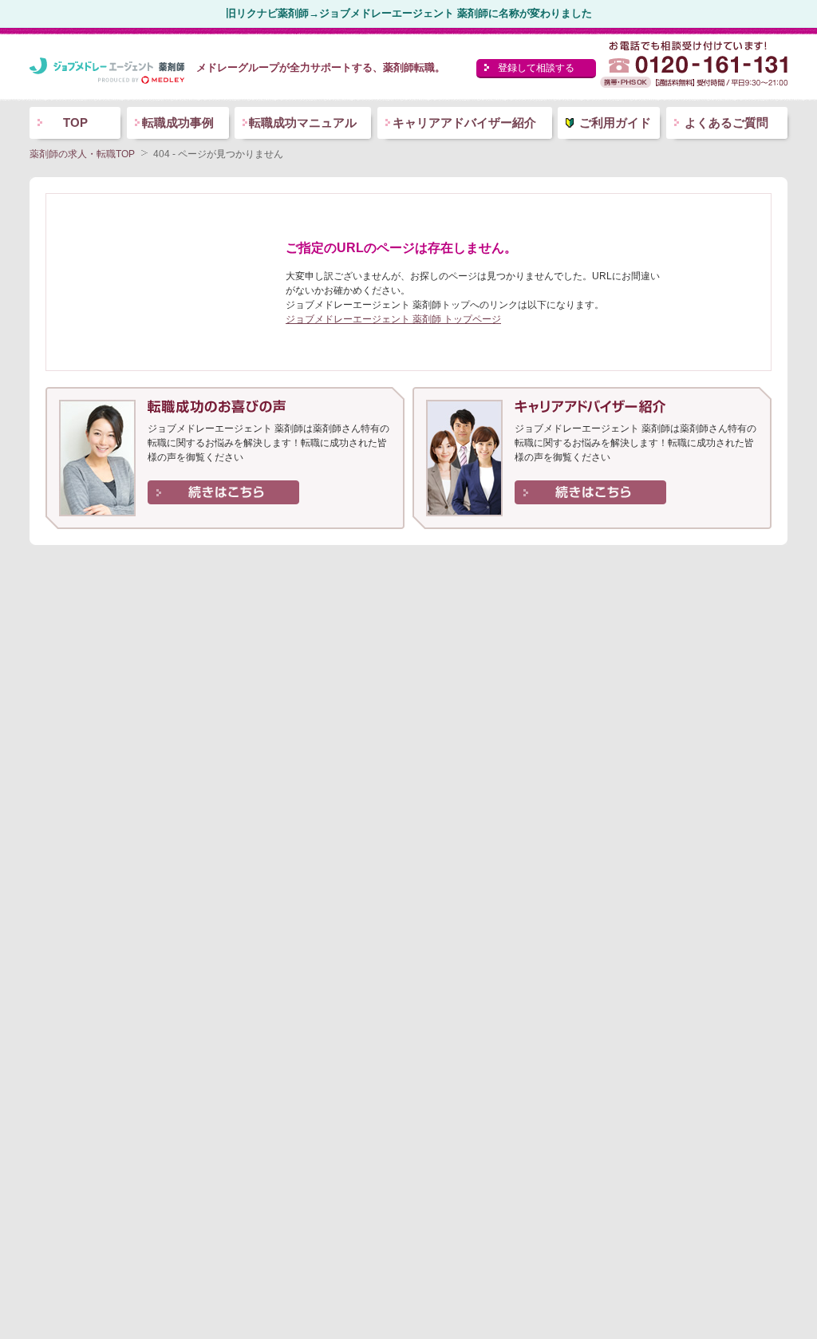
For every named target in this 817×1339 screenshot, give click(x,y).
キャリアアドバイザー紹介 (464, 122)
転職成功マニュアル (303, 122)
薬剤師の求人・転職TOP (82, 154)
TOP (75, 122)
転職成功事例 (178, 122)
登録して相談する (536, 67)
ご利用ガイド (615, 122)
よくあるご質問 (726, 122)
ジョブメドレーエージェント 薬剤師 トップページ (393, 319)
